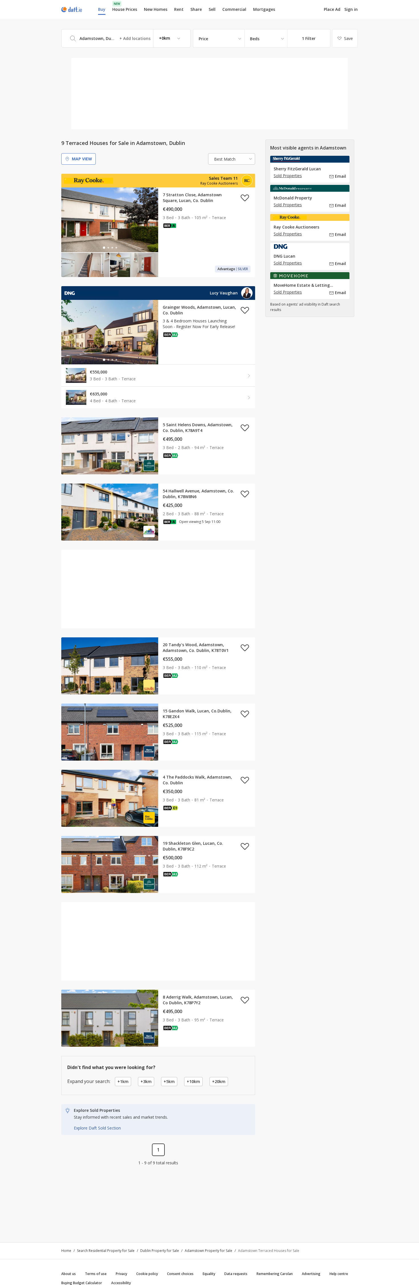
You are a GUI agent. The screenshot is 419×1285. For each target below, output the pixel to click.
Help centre (338, 1273)
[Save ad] (245, 197)
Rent (179, 9)
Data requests (235, 1273)
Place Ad (332, 9)
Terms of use (96, 1273)
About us (68, 1273)
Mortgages (264, 9)
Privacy (121, 1273)
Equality (209, 1273)
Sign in (351, 9)
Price (203, 38)
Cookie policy (147, 1273)
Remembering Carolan (275, 1273)
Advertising (311, 1273)
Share (196, 9)
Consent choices (180, 1273)
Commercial (234, 9)
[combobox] (126, 38)
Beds (254, 38)
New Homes (155, 9)
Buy (101, 9)
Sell (212, 9)
